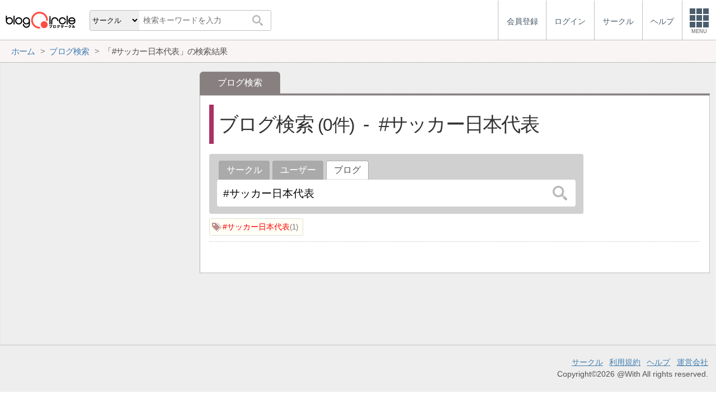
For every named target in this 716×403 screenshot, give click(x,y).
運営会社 (692, 362)
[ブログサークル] (40, 20)
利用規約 (624, 362)
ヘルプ (658, 362)
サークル (244, 170)
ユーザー (298, 170)
